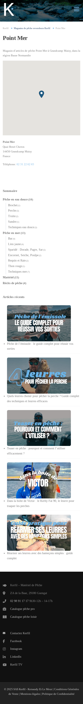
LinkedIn (15, 656)
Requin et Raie (17, 260)
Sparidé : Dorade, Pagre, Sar (25, 249)
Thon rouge (15, 266)
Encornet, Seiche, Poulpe (23, 255)
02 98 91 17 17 (19, 601)
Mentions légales (30, 693)
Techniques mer (17, 271)
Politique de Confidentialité (58, 693)
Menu (76, 9)
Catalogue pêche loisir (23, 616)
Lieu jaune (14, 244)
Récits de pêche (12, 283)
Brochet (12, 205)
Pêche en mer (11, 233)
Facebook (16, 641)
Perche (12, 210)
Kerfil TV (16, 664)
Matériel (8, 277)
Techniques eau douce (21, 227)
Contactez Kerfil (20, 633)
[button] (41, 94)
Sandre (12, 221)
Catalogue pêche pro (22, 609)
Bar (10, 238)
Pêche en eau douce (15, 199)
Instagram (16, 648)
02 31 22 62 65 (25, 164)
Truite (12, 216)
